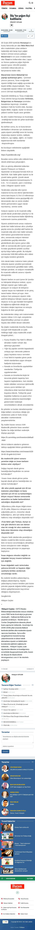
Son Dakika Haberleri (9, 914)
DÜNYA (20, 8)
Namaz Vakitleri (8, 903)
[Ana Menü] (32, 3)
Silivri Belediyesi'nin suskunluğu (20, 778)
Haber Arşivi (24, 914)
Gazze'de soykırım (9, 710)
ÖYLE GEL (6, 725)
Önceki (5, 669)
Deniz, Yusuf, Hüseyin (17, 813)
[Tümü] (32, 762)
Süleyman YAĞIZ (16, 767)
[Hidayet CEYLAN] (5, 16)
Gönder (5, 751)
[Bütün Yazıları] (32, 685)
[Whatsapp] (17, 892)
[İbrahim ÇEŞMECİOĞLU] (5, 812)
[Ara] (30, 3)
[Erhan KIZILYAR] (5, 777)
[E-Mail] (11, 25)
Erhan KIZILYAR (15, 776)
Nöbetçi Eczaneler (8, 898)
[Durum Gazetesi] (8, 3)
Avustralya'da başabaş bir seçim (14, 701)
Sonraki (29, 669)
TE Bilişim (21, 927)
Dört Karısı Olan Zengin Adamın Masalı (16, 716)
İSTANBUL (12, 8)
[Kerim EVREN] (5, 794)
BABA (12, 804)
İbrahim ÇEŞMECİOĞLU (18, 810)
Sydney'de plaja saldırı (11, 689)
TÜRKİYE (4, 8)
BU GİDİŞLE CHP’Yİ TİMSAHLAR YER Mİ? (21, 795)
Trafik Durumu (24, 903)
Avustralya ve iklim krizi (11, 713)
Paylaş (5, 35)
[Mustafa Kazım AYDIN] (5, 786)
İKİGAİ (5, 692)
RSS (6, 921)
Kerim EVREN (14, 792)
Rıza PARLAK (14, 802)
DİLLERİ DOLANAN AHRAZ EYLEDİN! (21, 769)
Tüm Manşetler (24, 907)
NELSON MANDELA (9, 722)
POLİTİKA (29, 8)
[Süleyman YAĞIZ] (5, 768)
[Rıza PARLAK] (5, 803)
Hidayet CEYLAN (16, 22)
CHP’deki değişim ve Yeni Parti (20, 787)
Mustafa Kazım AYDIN (17, 784)
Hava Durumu (24, 898)
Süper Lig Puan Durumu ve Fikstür (9, 908)
